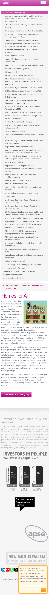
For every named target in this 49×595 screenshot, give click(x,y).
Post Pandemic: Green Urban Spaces (19, 227)
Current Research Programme (15, 13)
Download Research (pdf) (16, 394)
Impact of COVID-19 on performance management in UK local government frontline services (23, 168)
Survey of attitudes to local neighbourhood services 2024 (22, 60)
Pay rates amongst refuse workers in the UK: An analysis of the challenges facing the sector (23, 151)
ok (43, 590)
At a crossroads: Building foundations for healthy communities (24, 244)
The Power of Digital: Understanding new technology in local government (21, 101)
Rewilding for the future (14, 56)
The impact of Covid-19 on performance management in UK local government (20, 232)
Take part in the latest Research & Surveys (19, 271)
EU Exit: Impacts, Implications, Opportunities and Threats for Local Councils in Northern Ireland (24, 213)
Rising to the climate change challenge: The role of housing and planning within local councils (23, 157)
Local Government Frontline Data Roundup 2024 (24, 65)
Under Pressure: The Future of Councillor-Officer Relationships (23, 95)
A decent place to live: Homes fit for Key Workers (24, 218)
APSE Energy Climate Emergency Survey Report (23, 264)
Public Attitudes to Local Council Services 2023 (23, 91)
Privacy (18, 579)
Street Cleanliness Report (15, 131)
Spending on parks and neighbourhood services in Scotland (24, 256)
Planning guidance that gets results (19, 75)
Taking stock (10, 196)
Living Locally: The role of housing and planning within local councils (23, 117)
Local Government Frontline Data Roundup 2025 (24, 31)
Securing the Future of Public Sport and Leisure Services (23, 188)
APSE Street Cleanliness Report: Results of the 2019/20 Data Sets (23, 207)
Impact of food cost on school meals (19, 147)
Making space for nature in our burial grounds (23, 112)
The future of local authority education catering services (23, 26)
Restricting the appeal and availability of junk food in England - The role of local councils (22, 44)
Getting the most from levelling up (18, 122)
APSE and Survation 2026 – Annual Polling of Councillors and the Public (22, 35)
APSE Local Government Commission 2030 (21, 193)
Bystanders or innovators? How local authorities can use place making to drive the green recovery (24, 222)
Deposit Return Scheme (14, 162)
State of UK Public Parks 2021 (16, 184)
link (42, 581)
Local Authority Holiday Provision (18, 180)
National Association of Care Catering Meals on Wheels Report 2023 (23, 107)
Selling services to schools (15, 261)
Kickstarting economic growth (17, 68)
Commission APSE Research (14, 268)
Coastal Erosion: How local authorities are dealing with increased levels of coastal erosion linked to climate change (24, 19)
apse (6, 3)
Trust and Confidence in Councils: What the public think (24, 135)
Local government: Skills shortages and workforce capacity (20, 175)
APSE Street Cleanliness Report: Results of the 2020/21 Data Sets (23, 201)
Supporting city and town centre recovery (21, 40)
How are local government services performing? (23, 87)
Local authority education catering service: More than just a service (24, 142)
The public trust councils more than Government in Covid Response (24, 238)
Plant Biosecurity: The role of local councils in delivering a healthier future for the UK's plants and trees (23, 81)
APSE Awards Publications (13, 278)
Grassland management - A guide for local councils (21, 51)
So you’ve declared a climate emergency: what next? (23, 250)
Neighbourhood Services (13, 275)
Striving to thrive (11, 72)
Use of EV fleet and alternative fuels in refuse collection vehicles (22, 126)
